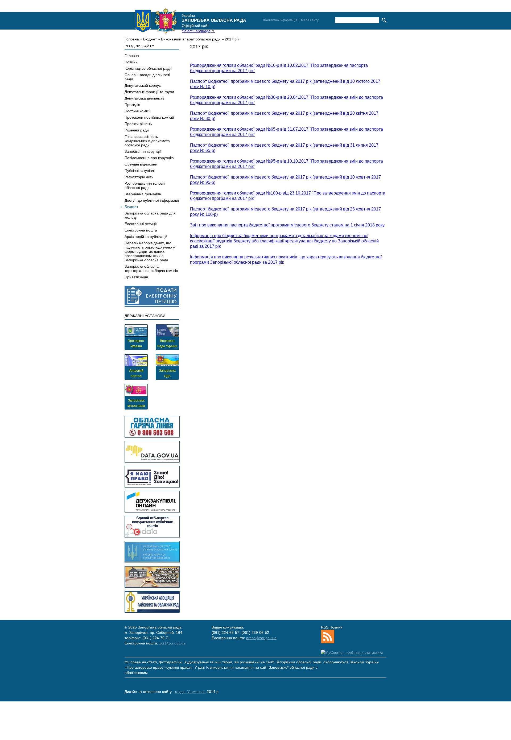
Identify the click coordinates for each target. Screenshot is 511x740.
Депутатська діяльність (144, 98)
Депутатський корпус (143, 85)
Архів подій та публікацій (146, 236)
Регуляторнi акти (139, 177)
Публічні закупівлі (140, 170)
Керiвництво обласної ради (148, 68)
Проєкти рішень (138, 124)
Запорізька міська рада (136, 403)
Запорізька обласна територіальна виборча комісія (151, 268)
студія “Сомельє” (190, 691)
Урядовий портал (136, 373)
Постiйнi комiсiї (138, 111)
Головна (132, 39)
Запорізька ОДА (167, 373)
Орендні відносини (141, 164)
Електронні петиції (141, 224)
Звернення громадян (143, 194)
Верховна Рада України (167, 343)
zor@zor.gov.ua (172, 643)
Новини (131, 62)
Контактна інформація (280, 20)
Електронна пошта (141, 230)
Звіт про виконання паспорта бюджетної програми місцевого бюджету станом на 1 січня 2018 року (287, 225)
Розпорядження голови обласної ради (145, 185)
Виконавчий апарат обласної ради (191, 39)
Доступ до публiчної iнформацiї (152, 200)
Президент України (136, 343)
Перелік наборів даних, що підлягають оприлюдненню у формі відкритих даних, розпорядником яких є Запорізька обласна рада (150, 251)
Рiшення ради (137, 130)
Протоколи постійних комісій (149, 117)
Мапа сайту (310, 20)
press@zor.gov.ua (261, 638)
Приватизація (136, 277)
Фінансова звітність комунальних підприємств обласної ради (147, 140)
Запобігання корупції (143, 151)
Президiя (132, 104)
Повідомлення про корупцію (149, 158)
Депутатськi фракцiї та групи (149, 92)
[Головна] (156, 21)
